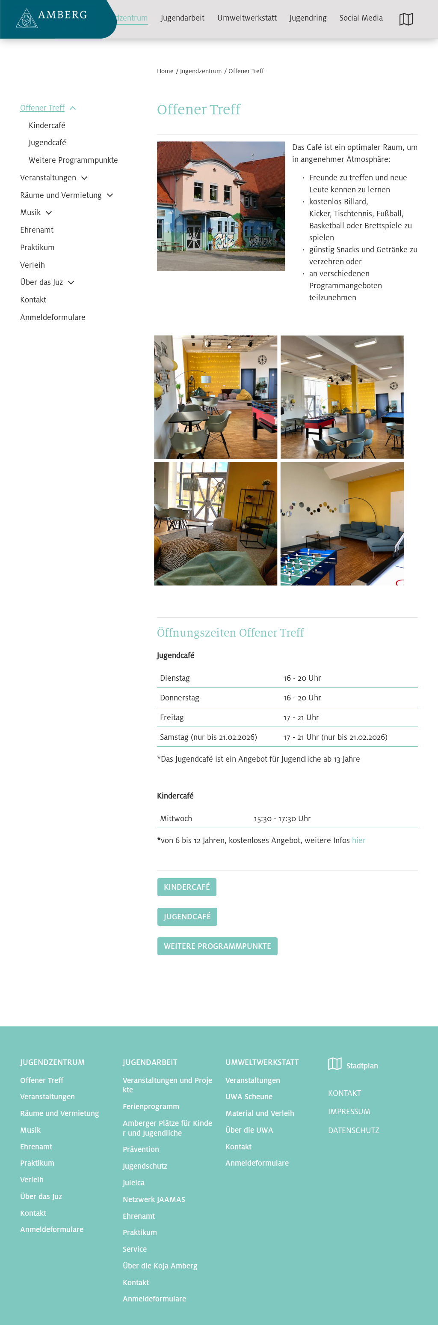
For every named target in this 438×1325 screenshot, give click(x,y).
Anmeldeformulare (53, 317)
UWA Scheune (248, 1096)
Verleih (32, 265)
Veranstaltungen (48, 177)
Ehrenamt (36, 230)
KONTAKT (344, 1093)
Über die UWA (249, 1130)
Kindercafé (47, 125)
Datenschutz (353, 1130)
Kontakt (33, 300)
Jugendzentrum (201, 71)
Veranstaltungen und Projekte (167, 1085)
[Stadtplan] (407, 19)
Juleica (134, 1182)
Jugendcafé (47, 142)
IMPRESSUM (349, 1111)
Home (165, 71)
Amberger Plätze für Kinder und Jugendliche (167, 1128)
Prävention (141, 1149)
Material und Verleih (259, 1113)
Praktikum (37, 247)
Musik (30, 212)
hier (359, 840)
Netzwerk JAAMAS (154, 1199)
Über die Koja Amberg (160, 1266)
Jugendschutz (145, 1166)
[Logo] (58, 19)
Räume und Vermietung (61, 195)
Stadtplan (362, 1066)
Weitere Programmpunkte (73, 160)
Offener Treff (246, 71)
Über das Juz (41, 282)
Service (135, 1249)
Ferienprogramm (151, 1106)
